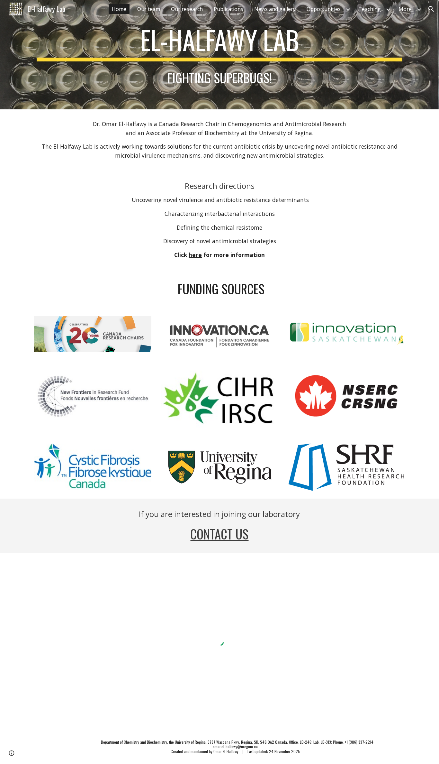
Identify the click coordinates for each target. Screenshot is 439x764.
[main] (219, 43)
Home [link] (119, 9)
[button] (431, 9)
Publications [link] (228, 9)
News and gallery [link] (275, 9)
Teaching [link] (369, 9)
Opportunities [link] (324, 9)
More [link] (405, 9)
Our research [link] (187, 9)
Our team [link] (148, 9)
